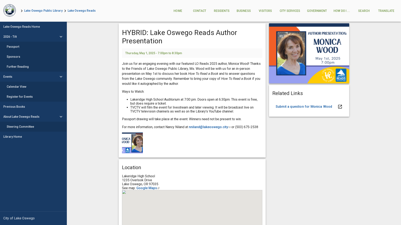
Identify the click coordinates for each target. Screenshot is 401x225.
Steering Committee (20, 126)
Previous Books (14, 106)
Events (7, 76)
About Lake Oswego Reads (21, 116)
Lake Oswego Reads (82, 10)
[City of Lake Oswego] (33, 218)
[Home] (10, 10)
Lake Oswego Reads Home (21, 26)
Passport (13, 46)
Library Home (12, 136)
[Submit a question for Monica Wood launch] (309, 107)
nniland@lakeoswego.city (210, 127)
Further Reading (18, 66)
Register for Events (20, 96)
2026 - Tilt (10, 36)
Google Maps (148, 188)
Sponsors (13, 56)
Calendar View (16, 86)
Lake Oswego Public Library (43, 10)
